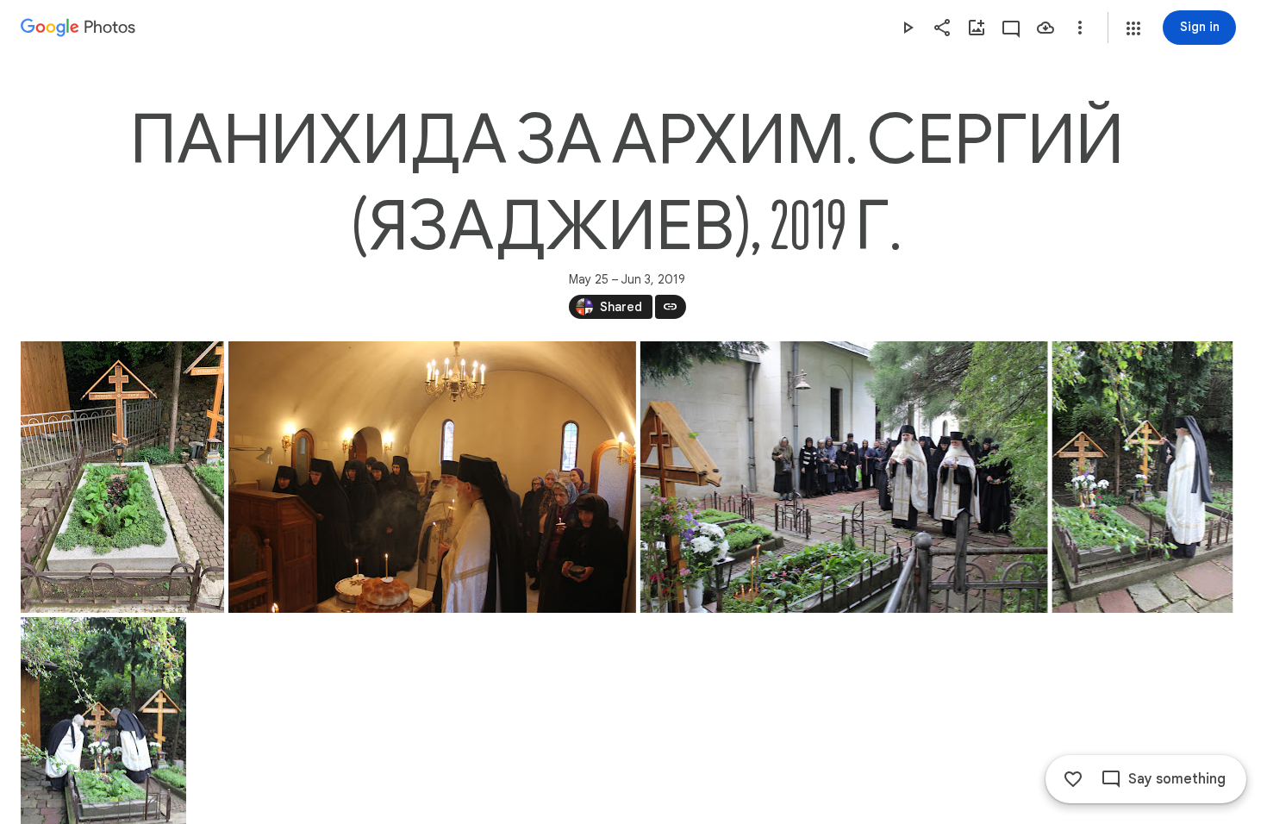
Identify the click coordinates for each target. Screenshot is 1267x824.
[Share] (942, 27)
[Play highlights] (907, 27)
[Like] (1073, 779)
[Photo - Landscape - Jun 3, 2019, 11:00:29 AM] (844, 477)
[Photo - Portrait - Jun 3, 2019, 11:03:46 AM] (1142, 477)
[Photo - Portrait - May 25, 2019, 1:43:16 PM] (122, 477)
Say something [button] (1177, 779)
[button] (1133, 28)
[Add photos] (976, 27)
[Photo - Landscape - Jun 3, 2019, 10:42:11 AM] (432, 477)
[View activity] (1011, 27)
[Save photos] (1045, 27)
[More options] (1080, 27)
